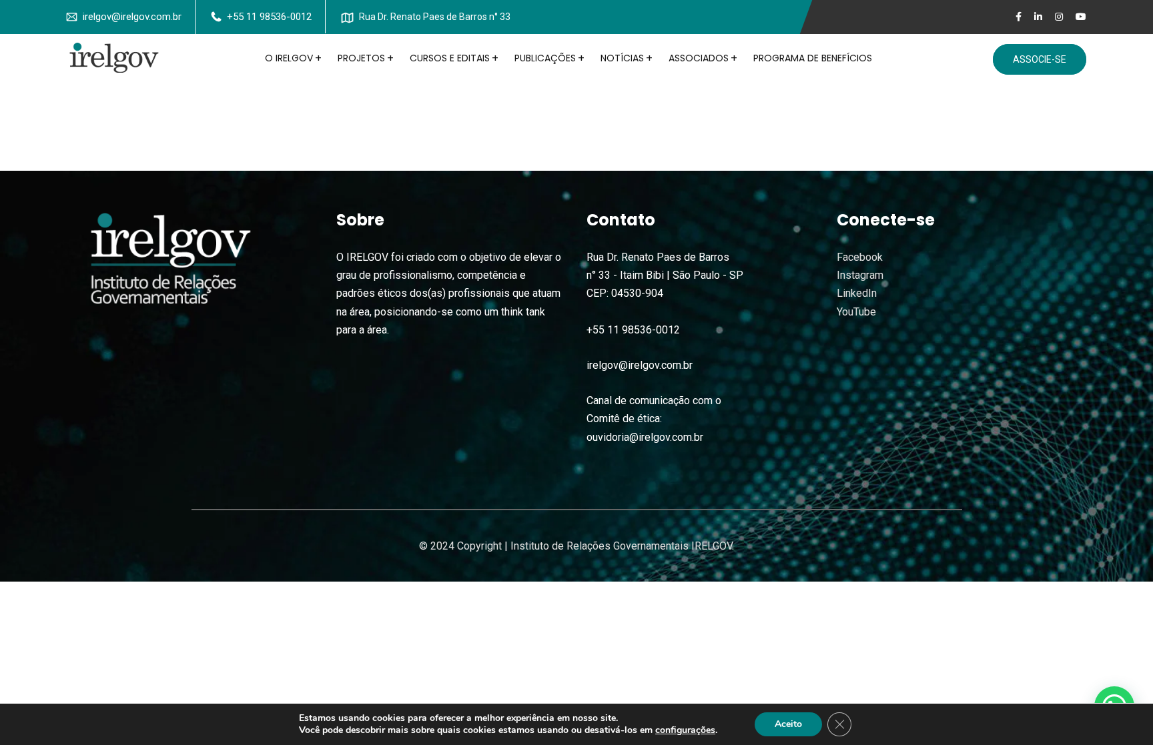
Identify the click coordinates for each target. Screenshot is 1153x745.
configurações (685, 730)
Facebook (860, 257)
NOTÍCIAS (622, 58)
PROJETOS (361, 58)
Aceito (788, 724)
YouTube (856, 311)
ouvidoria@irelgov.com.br (645, 437)
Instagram (860, 275)
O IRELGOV (289, 58)
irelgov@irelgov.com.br (132, 17)
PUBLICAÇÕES (545, 58)
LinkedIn (857, 293)
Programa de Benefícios (812, 58)
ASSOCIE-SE (1039, 59)
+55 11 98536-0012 (269, 17)
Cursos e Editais (450, 58)
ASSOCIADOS (699, 58)
